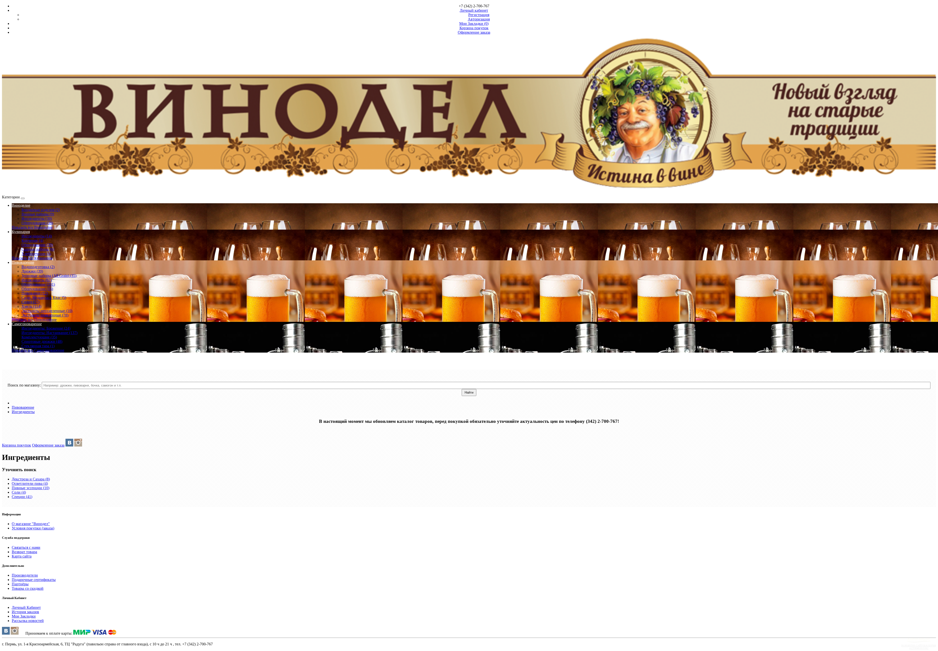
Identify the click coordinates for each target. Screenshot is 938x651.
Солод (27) (30, 302)
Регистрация (478, 15)
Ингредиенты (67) (36, 280)
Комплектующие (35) (39, 337)
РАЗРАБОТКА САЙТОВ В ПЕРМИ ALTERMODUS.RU (918, 647)
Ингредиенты (23, 412)
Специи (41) (22, 497)
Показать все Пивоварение (34, 319)
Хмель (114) (31, 306)
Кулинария (21, 232)
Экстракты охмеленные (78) (44, 315)
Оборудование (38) (37, 223)
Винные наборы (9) (37, 214)
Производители (25, 575)
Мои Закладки (24, 616)
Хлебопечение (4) (36, 254)
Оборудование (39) (37, 245)
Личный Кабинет (26, 607)
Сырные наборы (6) (37, 249)
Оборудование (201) (38, 284)
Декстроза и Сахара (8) (31, 479)
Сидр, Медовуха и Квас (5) (43, 297)
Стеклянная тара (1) (37, 346)
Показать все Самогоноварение (38, 350)
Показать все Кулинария (32, 258)
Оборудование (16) (37, 289)
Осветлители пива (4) (30, 483)
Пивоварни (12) (34, 293)
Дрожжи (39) (32, 271)
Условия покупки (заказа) (33, 528)
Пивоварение (23, 262)
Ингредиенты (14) (36, 236)
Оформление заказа (48, 445)
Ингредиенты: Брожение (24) (45, 328)
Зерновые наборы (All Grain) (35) (48, 276)
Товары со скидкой (27, 588)
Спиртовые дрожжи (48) (41, 341)
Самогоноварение (27, 324)
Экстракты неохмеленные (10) (46, 311)
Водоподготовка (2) (37, 267)
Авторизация (479, 19)
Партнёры (20, 584)
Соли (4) (19, 492)
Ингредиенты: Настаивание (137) (49, 333)
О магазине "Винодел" (31, 524)
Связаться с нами (26, 547)
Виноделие (21, 205)
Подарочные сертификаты (34, 580)
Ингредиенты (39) (36, 218)
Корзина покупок (16, 445)
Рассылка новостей (28, 621)
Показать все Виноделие (32, 227)
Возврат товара (24, 552)
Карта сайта (22, 556)
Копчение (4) (32, 240)
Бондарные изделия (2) (40, 210)
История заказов (25, 612)
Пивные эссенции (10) (30, 488)
